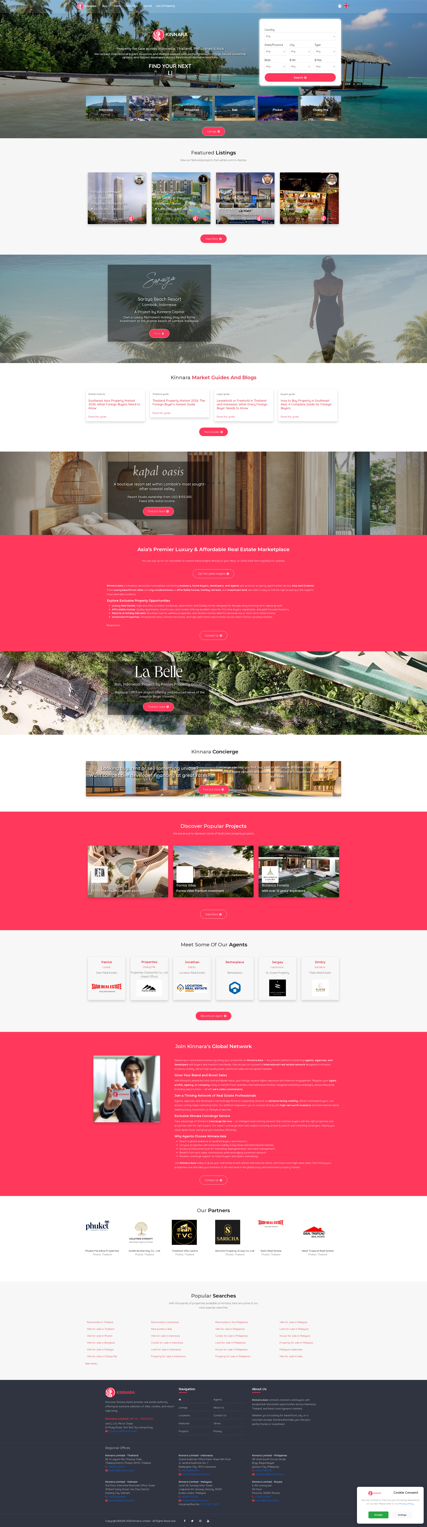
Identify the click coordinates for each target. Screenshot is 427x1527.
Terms (217, 1423)
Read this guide (97, 416)
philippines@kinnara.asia (269, 1474)
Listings (211, 131)
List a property (165, 6)
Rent (117, 6)
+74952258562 (263, 1496)
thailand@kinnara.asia (121, 1470)
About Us (219, 1407)
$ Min (293, 60)
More (157, 333)
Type (318, 45)
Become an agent (212, 1016)
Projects (183, 1431)
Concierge (131, 6)
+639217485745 (263, 1470)
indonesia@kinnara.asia (195, 1474)
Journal (147, 6)
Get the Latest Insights (212, 573)
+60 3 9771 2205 (209, 1504)
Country (270, 29)
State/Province (274, 45)
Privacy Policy (406, 1503)
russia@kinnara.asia (267, 1500)
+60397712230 (189, 1496)
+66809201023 (116, 1466)
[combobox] (300, 36)
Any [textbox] (268, 36)
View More (211, 238)
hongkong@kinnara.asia (122, 1431)
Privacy (218, 1431)
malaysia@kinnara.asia (195, 1500)
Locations (184, 1415)
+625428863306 (190, 1470)
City (292, 45)
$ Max (318, 60)
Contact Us (212, 635)
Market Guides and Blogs (224, 377)
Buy (104, 6)
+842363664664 (117, 1496)
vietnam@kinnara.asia (121, 1500)
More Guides (211, 432)
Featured (184, 1423)
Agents (218, 1399)
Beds (268, 60)
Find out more (156, 511)
